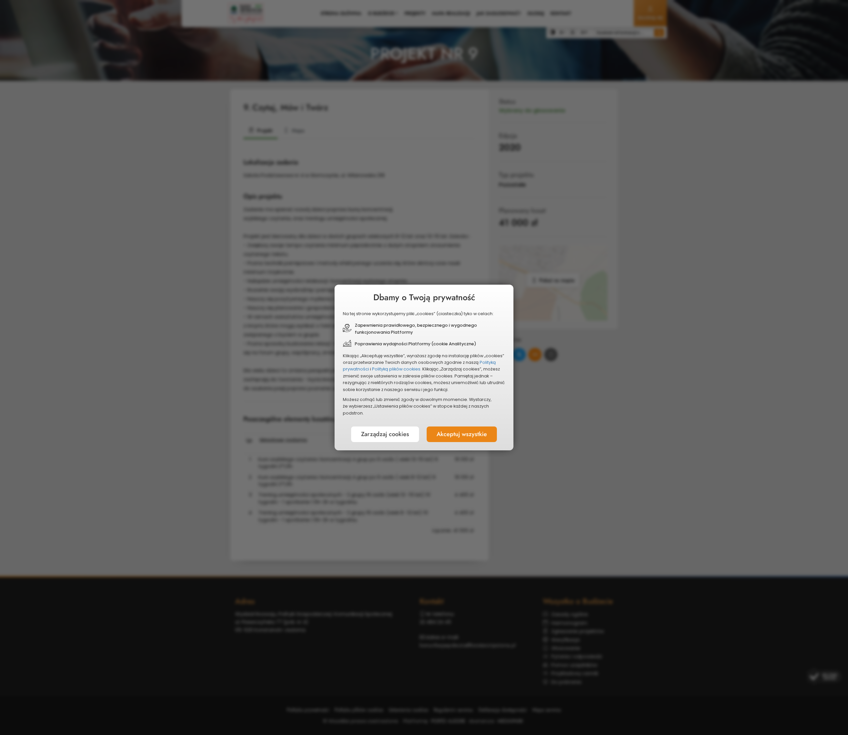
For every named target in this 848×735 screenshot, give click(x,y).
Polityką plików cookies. (396, 369)
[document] (424, 367)
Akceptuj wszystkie (462, 434)
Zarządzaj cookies (385, 434)
